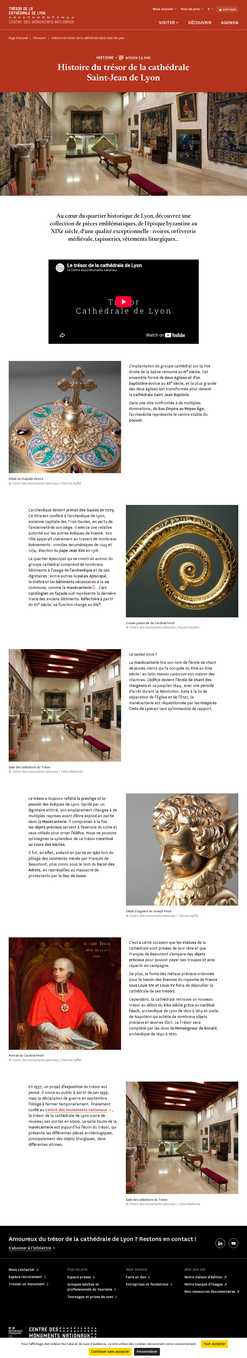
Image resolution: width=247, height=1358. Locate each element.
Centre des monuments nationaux (76, 1109)
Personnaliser (147, 1351)
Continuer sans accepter (110, 1351)
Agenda (229, 23)
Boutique (229, 9)
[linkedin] (220, 1243)
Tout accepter (214, 1344)
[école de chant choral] (93, 587)
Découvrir (199, 23)
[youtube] (233, 1243)
